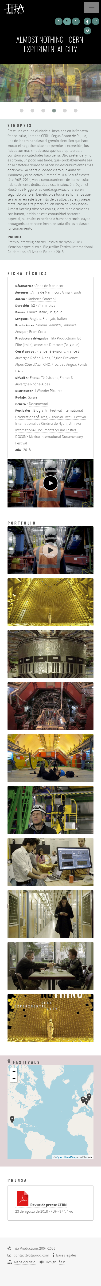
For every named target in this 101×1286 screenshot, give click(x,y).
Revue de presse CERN (48, 1205)
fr (59, 21)
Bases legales (66, 1255)
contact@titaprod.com (31, 1255)
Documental (38, 404)
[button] (21, 110)
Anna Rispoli (71, 292)
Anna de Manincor (49, 285)
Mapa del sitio (24, 1262)
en (75, 21)
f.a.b (62, 1262)
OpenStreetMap (66, 1157)
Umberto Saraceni (42, 299)
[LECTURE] (50, 483)
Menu (91, 7)
